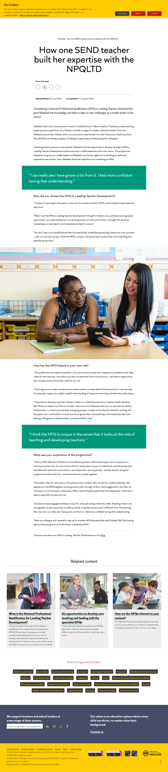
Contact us (97, 731)
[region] (84, 9)
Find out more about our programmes (25, 726)
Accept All (154, 13)
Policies (65, 749)
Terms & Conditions (28, 749)
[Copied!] (58, 87)
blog (103, 535)
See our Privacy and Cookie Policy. (34, 15)
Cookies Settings (75, 749)
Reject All (138, 13)
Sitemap (58, 749)
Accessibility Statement (44, 749)
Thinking (61, 38)
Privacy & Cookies (13, 749)
